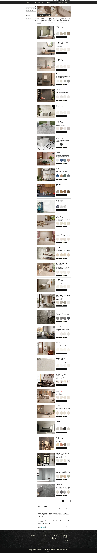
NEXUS (58, 137)
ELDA (57, 73)
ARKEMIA (58, 216)
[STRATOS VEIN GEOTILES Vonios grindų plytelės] (46, 54)
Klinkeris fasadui (65, 537)
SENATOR (58, 184)
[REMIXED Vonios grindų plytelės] (46, 291)
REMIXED (58, 279)
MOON (58, 390)
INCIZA (58, 105)
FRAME (58, 421)
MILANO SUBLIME (61, 358)
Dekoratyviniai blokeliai (30, 10)
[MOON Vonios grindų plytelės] (46, 402)
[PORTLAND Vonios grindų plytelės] (46, 244)
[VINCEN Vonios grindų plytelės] (46, 418)
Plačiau (58, 84)
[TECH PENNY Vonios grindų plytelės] (46, 212)
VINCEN (58, 405)
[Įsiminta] (73, 2)
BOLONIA (58, 121)
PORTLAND (59, 232)
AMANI (58, 89)
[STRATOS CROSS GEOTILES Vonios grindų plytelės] (46, 70)
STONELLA (59, 469)
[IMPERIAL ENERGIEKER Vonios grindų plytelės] (46, 465)
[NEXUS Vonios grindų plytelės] (46, 149)
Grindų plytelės (28, 20)
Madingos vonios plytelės (65, 540)
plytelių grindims (43, 527)
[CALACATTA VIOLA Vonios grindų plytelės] (46, 386)
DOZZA (58, 247)
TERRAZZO (59, 311)
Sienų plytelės (28, 18)
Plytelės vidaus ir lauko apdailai (30, 8)
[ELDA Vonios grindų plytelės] (46, 86)
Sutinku (48, 551)
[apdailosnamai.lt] (29, 2)
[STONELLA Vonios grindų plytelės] (46, 481)
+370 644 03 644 (66, 2)
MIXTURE (58, 153)
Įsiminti (64, 84)
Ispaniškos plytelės (65, 535)
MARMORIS (59, 484)
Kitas (69, 501)
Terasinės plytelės (65, 536)
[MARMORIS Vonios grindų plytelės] (46, 497)
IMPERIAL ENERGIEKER (62, 453)
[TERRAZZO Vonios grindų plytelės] (46, 323)
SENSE (58, 342)
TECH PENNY (59, 200)
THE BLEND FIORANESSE (63, 295)
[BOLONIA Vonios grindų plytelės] (46, 133)
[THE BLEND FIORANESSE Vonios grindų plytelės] (46, 307)
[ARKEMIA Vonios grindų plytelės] (46, 228)
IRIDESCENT (59, 168)
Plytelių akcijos (28, 15)
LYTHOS (58, 326)
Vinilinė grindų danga (29, 6)
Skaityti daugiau (39, 23)
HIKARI (58, 26)
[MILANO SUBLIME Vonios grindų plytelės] (46, 370)
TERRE (58, 437)
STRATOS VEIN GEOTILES (63, 42)
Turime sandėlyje (29, 12)
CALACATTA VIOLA (61, 374)
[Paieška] (71, 2)
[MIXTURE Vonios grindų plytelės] (46, 165)
